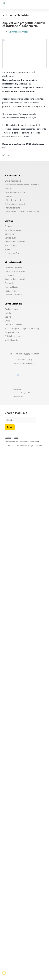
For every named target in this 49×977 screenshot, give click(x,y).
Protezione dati (18, 397)
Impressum (17, 389)
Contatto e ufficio (12, 253)
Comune (8, 226)
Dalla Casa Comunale (13, 267)
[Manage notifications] (4, 973)
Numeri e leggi (11, 245)
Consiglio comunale (13, 230)
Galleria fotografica (12, 336)
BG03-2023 (7, 155)
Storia (7, 249)
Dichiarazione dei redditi (15, 204)
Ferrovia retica (11, 291)
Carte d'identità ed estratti (16, 192)
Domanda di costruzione (19, 32)
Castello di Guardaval (13, 324)
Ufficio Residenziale (13, 181)
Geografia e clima (12, 332)
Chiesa (7, 321)
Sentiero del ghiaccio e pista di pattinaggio (22, 328)
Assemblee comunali (29, 441)
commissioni (10, 234)
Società (8, 317)
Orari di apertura (11, 441)
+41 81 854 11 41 (26, 359)
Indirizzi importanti (12, 340)
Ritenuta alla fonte (12, 208)
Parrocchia (9, 283)
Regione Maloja (11, 287)
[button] (44, 2)
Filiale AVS (9, 196)
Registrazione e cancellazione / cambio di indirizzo (22, 186)
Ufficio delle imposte (13, 200)
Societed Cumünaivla (13, 294)
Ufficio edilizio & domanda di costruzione (22, 211)
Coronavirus (10, 275)
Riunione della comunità (15, 241)
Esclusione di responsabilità (22, 393)
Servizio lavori (10, 238)
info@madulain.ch (27, 363)
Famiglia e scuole (12, 309)
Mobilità (8, 313)
